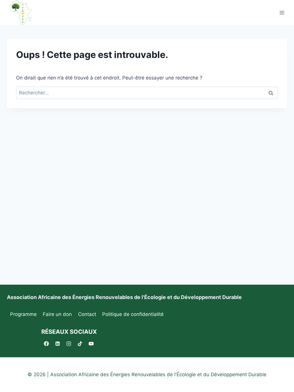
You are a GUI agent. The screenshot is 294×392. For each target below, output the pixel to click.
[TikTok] (80, 344)
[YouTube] (91, 344)
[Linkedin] (57, 344)
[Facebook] (46, 344)
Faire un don (57, 314)
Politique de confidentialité (133, 314)
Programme (23, 314)
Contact (87, 314)
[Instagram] (69, 344)
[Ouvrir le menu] (281, 12)
